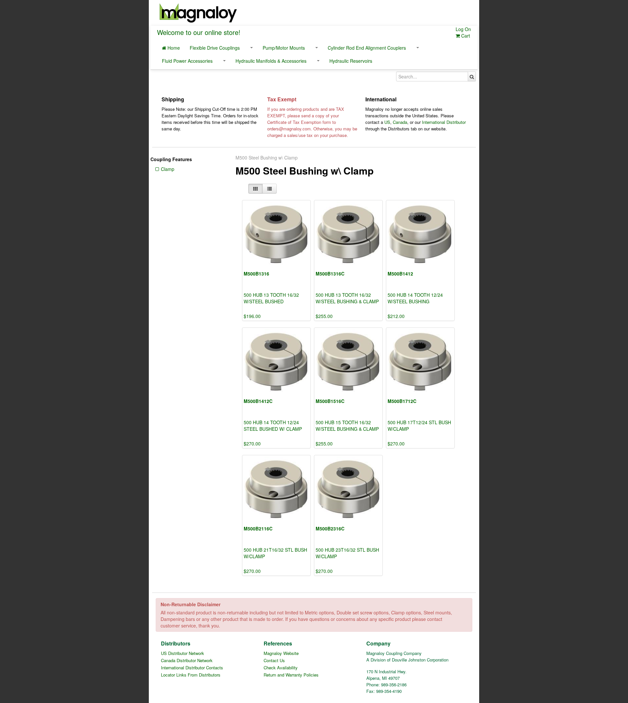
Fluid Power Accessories (187, 61)
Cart (465, 35)
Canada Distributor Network (187, 660)
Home (173, 47)
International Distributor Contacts (192, 667)
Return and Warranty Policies (291, 675)
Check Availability (281, 667)
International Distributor (444, 122)
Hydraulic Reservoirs (350, 61)
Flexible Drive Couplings (215, 47)
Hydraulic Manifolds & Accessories (271, 61)
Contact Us (274, 660)
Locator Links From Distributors (190, 675)
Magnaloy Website (281, 653)
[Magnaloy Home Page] (198, 12)
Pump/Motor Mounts (284, 47)
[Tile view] (255, 188)
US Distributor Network (182, 653)
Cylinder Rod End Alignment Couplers (367, 47)
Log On (463, 29)
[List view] (269, 188)
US (387, 122)
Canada (400, 122)
